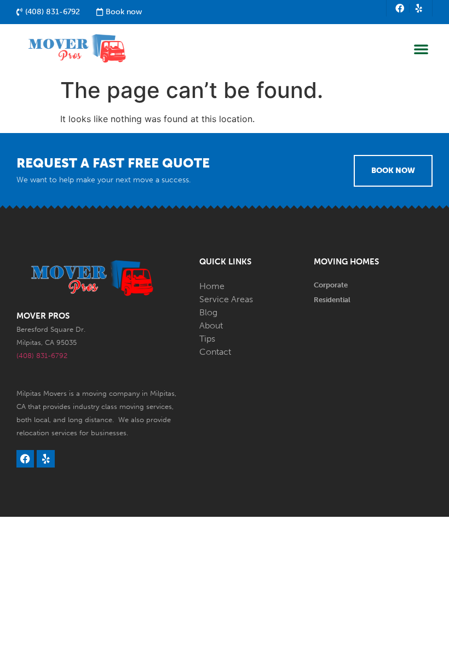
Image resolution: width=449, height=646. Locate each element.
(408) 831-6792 (41, 355)
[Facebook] (400, 8)
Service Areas (226, 299)
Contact (215, 352)
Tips (207, 338)
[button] (421, 48)
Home (212, 286)
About (211, 325)
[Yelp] (419, 8)
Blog (208, 312)
